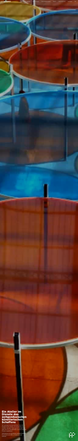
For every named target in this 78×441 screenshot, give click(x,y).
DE (75, 1)
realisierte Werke (25, 1)
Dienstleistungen (46, 1)
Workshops (36, 1)
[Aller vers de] (6, 1)
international (61, 1)
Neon (54, 1)
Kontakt (70, 1)
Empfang (15, 1)
